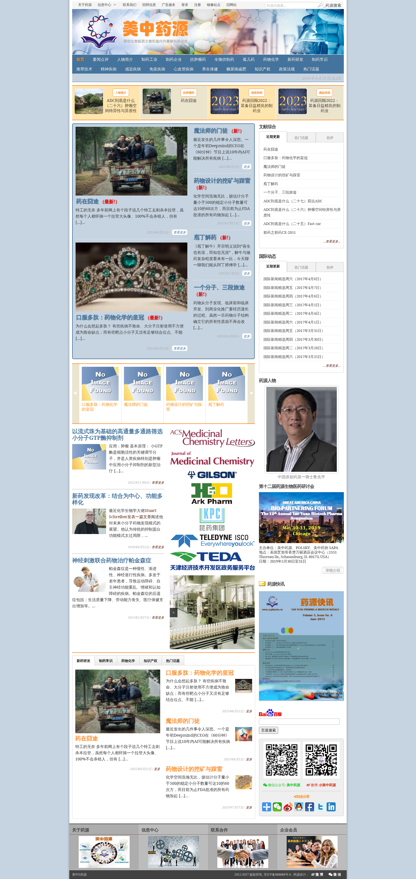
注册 (197, 5)
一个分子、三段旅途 (219, 290)
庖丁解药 (213, 237)
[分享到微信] (277, 806)
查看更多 (179, 232)
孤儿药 (249, 59)
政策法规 (287, 69)
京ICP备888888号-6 (277, 874)
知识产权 (263, 69)
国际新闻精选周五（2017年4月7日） (293, 287)
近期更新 (273, 136)
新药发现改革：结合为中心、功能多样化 (117, 499)
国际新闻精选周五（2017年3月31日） (294, 330)
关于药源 (85, 5)
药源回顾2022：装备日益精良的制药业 (257, 105)
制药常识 (320, 59)
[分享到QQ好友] (298, 806)
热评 (330, 137)
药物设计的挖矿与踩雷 (222, 183)
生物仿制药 (224, 59)
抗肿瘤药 (198, 59)
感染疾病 (133, 69)
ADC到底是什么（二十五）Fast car (292, 223)
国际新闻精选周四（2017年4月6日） (293, 296)
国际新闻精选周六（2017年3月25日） (294, 356)
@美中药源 (327, 784)
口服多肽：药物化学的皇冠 (120, 317)
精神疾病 (109, 69)
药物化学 (271, 59)
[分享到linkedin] (331, 806)
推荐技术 (84, 69)
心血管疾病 (184, 69)
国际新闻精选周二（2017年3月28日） (294, 347)
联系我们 (129, 5)
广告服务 (168, 5)
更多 (247, 166)
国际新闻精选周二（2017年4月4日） (293, 313)
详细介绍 (332, 570)
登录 (184, 5)
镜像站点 (213, 5)
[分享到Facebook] (309, 806)
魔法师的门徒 (219, 130)
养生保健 (210, 69)
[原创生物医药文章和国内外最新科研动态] (208, 31)
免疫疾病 (157, 69)
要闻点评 (101, 59)
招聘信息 (149, 5)
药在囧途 (189, 100)
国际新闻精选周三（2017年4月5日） (293, 304)
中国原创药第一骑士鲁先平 (301, 476)
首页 (80, 59)
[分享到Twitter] (320, 806)
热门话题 (311, 69)
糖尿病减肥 (236, 69)
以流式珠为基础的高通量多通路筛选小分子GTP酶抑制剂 (117, 434)
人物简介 (125, 59)
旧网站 (231, 5)
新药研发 (295, 59)
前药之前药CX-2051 (279, 232)
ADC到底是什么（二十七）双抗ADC (292, 200)
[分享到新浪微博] (288, 806)
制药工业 (149, 59)
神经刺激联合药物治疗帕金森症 (111, 560)
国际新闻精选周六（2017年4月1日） (293, 322)
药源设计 (299, 874)
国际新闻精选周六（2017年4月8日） (293, 278)
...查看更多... (332, 241)
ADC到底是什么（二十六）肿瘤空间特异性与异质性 (121, 105)
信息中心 (104, 5)
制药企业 (174, 59)
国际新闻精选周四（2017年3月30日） (294, 339)
